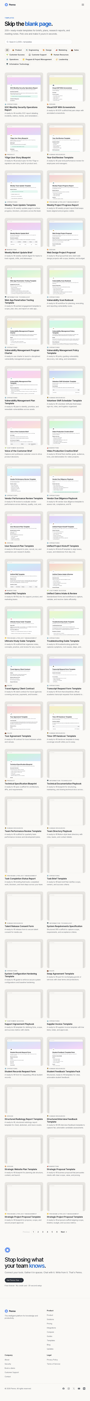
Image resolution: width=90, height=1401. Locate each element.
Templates (51, 1340)
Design (47, 50)
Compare (50, 1332)
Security (8, 1364)
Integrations (51, 1328)
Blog (48, 1345)
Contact (8, 1377)
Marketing (61, 50)
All (7, 50)
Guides (49, 1336)
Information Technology (17, 64)
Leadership (62, 59)
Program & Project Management (37, 59)
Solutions (50, 1319)
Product (17, 50)
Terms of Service (53, 1364)
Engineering (32, 50)
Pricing (49, 1324)
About (7, 1360)
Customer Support (38, 55)
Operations (12, 59)
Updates (50, 1349)
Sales (75, 50)
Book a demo (10, 1368)
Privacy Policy (52, 1360)
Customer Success (15, 55)
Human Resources (60, 55)
